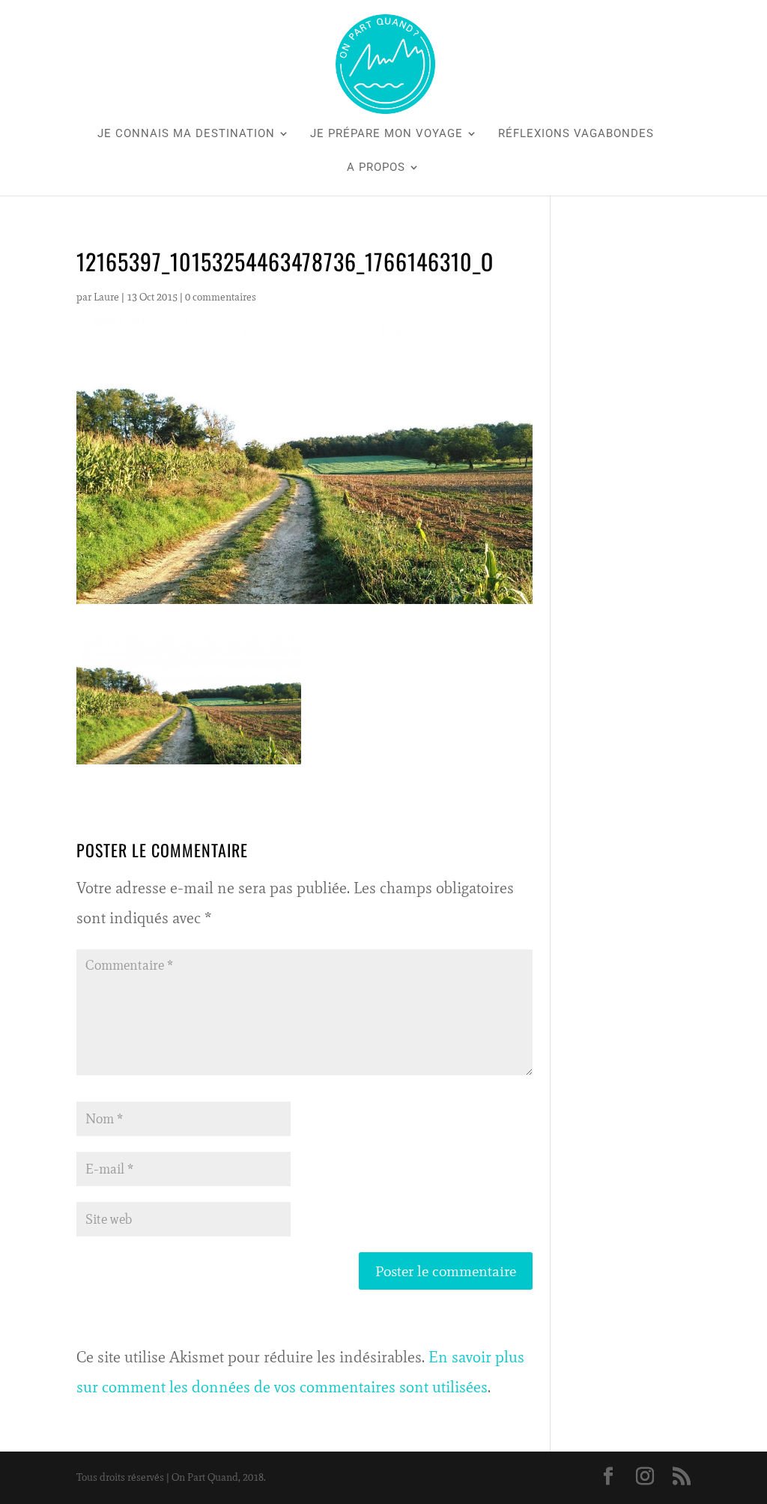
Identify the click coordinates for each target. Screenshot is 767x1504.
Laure (106, 297)
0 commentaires (220, 297)
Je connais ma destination (186, 134)
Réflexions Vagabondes (576, 134)
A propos (376, 168)
